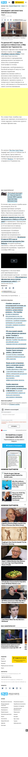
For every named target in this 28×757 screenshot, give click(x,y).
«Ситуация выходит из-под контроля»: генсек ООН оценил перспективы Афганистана (14, 197)
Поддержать (20, 2)
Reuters (10, 159)
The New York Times (16, 150)
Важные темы (4, 6)
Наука (2, 716)
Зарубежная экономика (19, 704)
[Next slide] (26, 6)
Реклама (3, 663)
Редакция (3, 661)
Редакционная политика (7, 665)
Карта (2, 668)
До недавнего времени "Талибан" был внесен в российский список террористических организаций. (16, 337)
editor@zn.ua (23, 681)
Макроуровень (4, 707)
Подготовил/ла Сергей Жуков (9, 295)
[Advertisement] (14, 102)
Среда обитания (5, 721)
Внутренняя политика (6, 701)
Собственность (17, 723)
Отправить (14, 426)
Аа (13, 2)
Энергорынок (4, 709)
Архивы (3, 658)
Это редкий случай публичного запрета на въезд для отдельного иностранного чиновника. (16, 390)
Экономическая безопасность (18, 709)
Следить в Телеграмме (15, 445)
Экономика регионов (6, 714)
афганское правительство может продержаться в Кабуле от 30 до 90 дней (13, 219)
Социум (16, 714)
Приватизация (4, 712)
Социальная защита (18, 701)
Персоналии (17, 712)
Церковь (3, 723)
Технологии (4, 718)
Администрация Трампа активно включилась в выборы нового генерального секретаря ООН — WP (11, 646)
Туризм (15, 721)
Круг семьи (16, 718)
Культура (3, 725)
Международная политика (5, 704)
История (16, 716)
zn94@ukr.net (19, 679)
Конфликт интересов (19, 706)
